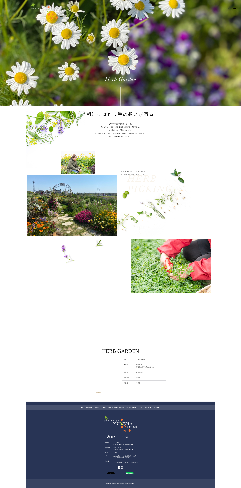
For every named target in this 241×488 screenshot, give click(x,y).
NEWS (140, 407)
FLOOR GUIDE (106, 407)
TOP (81, 407)
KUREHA (89, 407)
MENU (97, 407)
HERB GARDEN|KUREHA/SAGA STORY (35, 0)
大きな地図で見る (96, 392)
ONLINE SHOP (131, 407)
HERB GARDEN (119, 407)
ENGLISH (148, 407)
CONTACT (157, 407)
